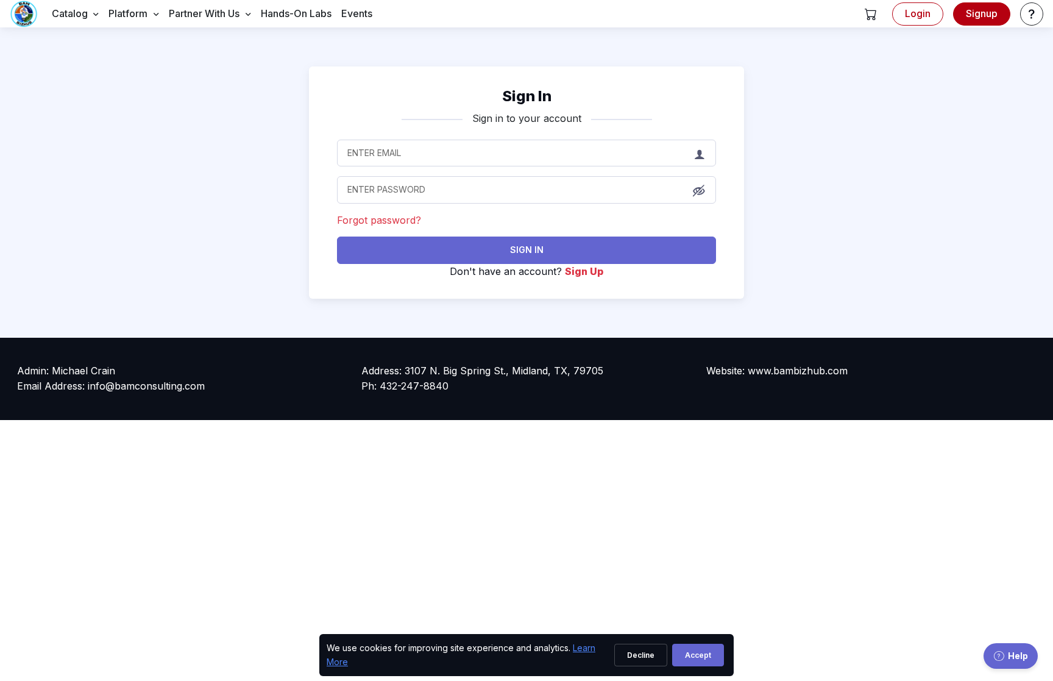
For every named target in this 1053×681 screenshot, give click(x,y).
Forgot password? (379, 220)
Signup (982, 13)
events (356, 13)
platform (127, 13)
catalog (70, 13)
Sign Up (584, 271)
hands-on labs (296, 13)
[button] (870, 14)
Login (918, 13)
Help (1018, 656)
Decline (640, 655)
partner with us (204, 13)
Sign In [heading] (526, 96)
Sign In (527, 249)
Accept (698, 655)
